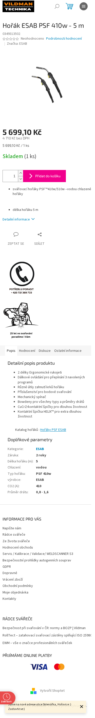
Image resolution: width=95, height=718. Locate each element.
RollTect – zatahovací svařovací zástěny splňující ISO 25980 (47, 635)
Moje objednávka (15, 592)
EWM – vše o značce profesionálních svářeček (37, 643)
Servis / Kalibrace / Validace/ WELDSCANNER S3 (38, 553)
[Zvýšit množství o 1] (20, 173)
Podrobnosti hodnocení (64, 38)
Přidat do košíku (48, 176)
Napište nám (12, 528)
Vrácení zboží (13, 579)
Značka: (17, 43)
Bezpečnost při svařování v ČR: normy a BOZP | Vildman (44, 628)
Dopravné (10, 573)
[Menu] (84, 6)
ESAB (40, 449)
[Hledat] (57, 6)
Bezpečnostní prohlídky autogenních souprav (37, 560)
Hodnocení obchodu (18, 547)
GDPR (7, 566)
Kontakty (9, 598)
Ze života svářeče (16, 541)
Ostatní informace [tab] (68, 350)
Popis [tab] (11, 350)
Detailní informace (16, 219)
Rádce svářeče (14, 534)
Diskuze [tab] (45, 350)
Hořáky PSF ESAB (53, 429)
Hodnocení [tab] (27, 350)
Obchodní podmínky (18, 585)
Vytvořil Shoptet (52, 690)
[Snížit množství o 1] (20, 179)
